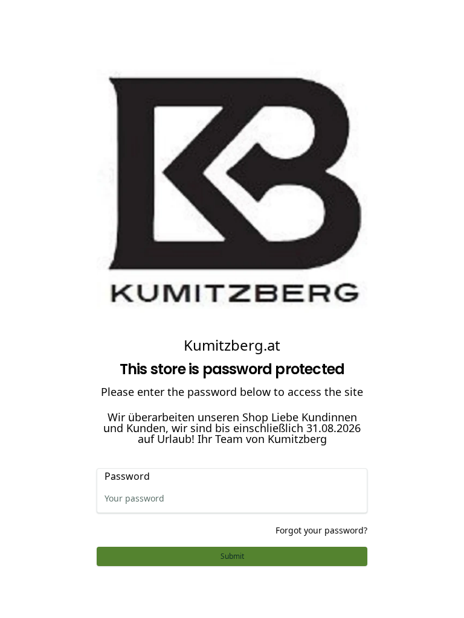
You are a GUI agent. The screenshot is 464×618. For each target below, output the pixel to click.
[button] (232, 556)
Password (127, 476)
